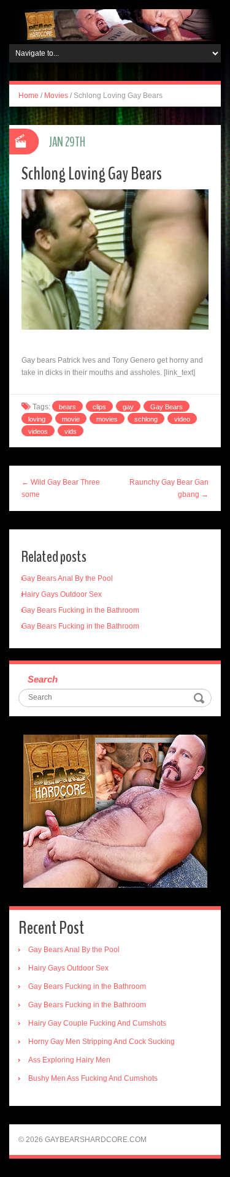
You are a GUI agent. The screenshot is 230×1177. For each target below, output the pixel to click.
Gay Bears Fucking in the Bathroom (80, 610)
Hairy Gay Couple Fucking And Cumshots (97, 1023)
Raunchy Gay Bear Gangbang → (169, 488)
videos (38, 431)
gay (128, 407)
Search (43, 679)
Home (28, 95)
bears (67, 407)
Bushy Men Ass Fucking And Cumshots (93, 1078)
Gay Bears (166, 407)
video (182, 419)
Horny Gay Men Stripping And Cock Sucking (101, 1041)
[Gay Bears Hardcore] (115, 24)
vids (70, 431)
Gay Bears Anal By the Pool (67, 578)
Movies (56, 95)
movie (71, 419)
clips (99, 407)
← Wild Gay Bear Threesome (60, 488)
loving (36, 419)
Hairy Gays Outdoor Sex (61, 594)
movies (107, 419)
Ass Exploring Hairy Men (69, 1060)
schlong (146, 419)
